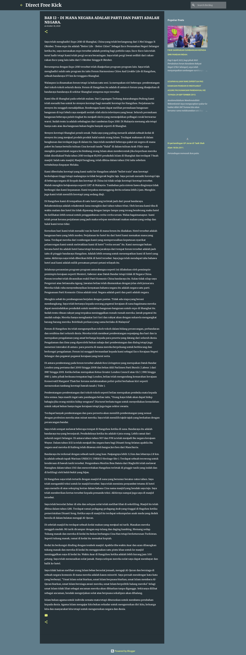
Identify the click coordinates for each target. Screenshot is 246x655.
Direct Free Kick (43, 5)
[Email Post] (46, 616)
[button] (46, 32)
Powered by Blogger (124, 651)
